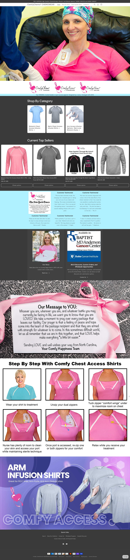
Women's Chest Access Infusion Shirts (34, 128)
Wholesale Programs (71, 536)
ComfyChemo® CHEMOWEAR (43, 556)
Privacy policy (68, 556)
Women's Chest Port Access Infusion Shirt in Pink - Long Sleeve (16, 178)
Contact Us (83, 277)
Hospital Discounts (82, 536)
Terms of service (76, 556)
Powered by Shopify (53, 556)
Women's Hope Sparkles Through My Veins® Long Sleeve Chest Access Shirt (80, 178)
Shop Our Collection (52, 536)
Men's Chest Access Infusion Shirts (55, 127)
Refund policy (61, 556)
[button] (94, 4)
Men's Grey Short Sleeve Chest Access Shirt (45, 178)
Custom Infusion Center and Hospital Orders (65, 538)
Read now (45, 273)
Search (44, 536)
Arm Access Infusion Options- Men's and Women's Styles (74, 128)
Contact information (93, 556)
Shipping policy (84, 556)
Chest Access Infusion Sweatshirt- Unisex (109, 178)
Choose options (16, 185)
